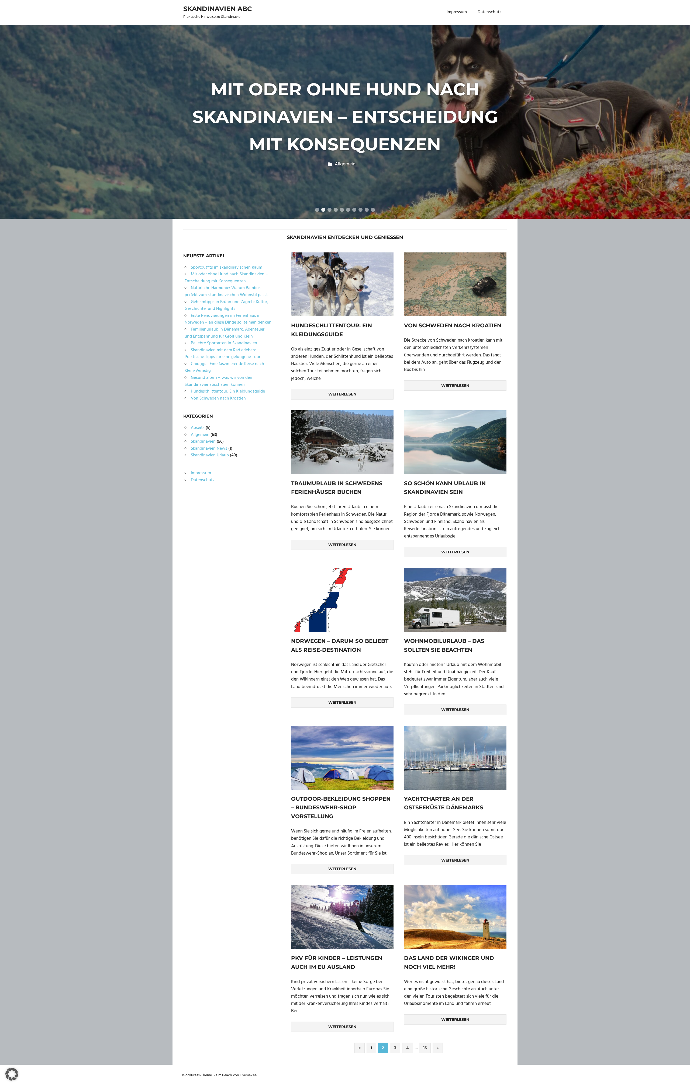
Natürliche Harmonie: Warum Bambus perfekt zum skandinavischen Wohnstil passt (226, 291)
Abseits (198, 427)
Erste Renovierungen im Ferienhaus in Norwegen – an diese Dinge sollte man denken (228, 319)
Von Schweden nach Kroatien (452, 325)
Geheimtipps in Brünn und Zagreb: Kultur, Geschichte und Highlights (226, 306)
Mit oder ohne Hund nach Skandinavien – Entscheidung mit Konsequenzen (345, 117)
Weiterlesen (342, 394)
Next (679, 116)
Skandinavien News (209, 448)
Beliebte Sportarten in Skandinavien (224, 343)
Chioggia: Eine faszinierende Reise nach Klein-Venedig (224, 367)
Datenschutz (489, 12)
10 (373, 210)
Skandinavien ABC (217, 9)
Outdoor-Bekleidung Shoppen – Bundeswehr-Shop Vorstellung (341, 808)
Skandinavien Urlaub (210, 455)
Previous (11, 116)
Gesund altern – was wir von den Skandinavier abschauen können (218, 381)
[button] (12, 1074)
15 (425, 1047)
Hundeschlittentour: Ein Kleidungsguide (228, 391)
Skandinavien (203, 441)
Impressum (457, 12)
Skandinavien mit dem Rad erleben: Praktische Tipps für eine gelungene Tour (222, 354)
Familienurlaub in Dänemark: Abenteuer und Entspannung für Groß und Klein (224, 333)
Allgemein (345, 164)
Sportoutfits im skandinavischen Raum (226, 267)
